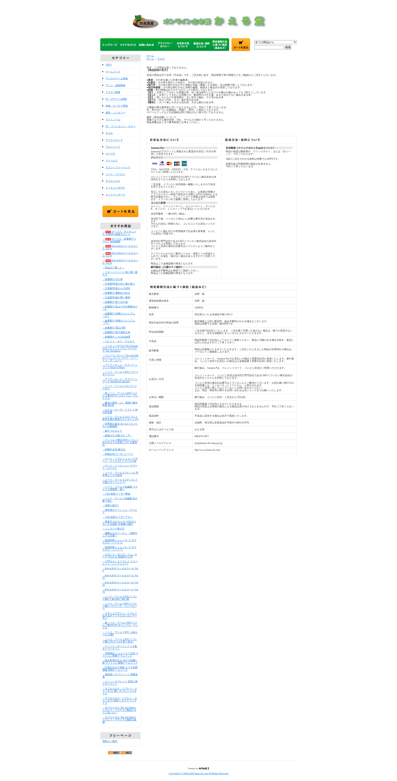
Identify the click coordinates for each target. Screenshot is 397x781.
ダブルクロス (112, 181)
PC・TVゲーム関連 (116, 99)
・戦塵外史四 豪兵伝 (113, 449)
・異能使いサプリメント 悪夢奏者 (120, 675)
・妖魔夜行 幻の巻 (112, 279)
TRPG (108, 64)
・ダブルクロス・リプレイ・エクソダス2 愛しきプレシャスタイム (119, 691)
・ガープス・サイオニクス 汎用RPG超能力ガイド (119, 233)
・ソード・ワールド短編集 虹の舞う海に (120, 499)
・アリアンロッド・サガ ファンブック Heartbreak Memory (120, 380)
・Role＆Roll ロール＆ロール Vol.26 (120, 583)
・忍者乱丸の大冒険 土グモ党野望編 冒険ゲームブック (120, 668)
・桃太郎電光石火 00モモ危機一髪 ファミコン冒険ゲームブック (120, 661)
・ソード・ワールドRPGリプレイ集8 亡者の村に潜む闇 (119, 598)
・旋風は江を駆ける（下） (117, 435)
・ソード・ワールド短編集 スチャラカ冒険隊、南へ (120, 488)
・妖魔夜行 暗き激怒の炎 (116, 332)
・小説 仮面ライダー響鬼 (116, 493)
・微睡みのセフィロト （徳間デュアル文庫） (120, 534)
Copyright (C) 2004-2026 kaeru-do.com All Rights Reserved (198, 773)
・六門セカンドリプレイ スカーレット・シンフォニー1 (120, 562)
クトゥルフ (111, 160)
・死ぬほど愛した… (113, 267)
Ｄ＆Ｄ (109, 133)
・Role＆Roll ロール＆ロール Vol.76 (120, 591)
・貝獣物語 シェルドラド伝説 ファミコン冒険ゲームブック (120, 654)
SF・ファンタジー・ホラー (120, 126)
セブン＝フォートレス (117, 167)
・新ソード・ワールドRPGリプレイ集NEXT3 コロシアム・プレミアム (120, 396)
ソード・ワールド (115, 174)
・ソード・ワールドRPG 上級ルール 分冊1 (120, 633)
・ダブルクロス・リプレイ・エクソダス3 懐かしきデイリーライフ (119, 701)
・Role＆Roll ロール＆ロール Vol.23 (120, 576)
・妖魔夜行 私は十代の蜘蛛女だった (120, 308)
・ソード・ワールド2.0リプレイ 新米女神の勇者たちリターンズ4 (120, 418)
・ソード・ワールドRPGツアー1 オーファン (120, 373)
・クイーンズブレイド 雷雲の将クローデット (120, 682)
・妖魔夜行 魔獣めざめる (116, 292)
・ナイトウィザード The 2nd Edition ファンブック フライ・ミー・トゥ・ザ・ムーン (120, 358)
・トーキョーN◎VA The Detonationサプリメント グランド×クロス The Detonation (120, 348)
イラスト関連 (112, 92)
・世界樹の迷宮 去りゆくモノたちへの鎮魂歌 (120, 425)
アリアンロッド (114, 140)
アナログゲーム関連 (116, 78)
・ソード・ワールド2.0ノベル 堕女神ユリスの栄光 (120, 474)
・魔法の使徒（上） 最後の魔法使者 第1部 (120, 404)
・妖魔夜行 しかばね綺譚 (116, 336)
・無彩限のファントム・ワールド (119, 511)
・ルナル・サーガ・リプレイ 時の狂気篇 (120, 411)
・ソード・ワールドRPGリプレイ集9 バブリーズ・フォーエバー (119, 606)
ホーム (150, 55)
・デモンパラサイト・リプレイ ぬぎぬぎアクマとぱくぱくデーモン (119, 616)
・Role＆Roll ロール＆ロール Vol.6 (120, 569)
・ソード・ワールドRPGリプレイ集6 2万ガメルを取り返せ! (119, 640)
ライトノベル (112, 119)
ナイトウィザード (115, 194)
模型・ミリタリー (115, 112)
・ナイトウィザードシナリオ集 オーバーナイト (119, 647)
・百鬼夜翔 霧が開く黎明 (116, 297)
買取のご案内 (109, 741)
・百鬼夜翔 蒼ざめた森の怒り (118, 283)
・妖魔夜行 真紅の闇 (113, 327)
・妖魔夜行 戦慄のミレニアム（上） (118, 315)
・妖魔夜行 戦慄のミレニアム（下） (118, 322)
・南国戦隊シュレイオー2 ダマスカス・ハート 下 (119, 548)
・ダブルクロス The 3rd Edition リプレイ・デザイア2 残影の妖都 (119, 720)
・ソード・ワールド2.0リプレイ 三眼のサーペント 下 (120, 481)
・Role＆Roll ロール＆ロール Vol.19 (120, 254)
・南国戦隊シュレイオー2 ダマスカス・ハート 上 (119, 541)
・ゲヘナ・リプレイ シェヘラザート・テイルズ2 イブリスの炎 (120, 460)
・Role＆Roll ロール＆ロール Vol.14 (120, 247)
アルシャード (112, 146)
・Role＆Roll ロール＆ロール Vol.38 (120, 262)
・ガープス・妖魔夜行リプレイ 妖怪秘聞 (119, 240)
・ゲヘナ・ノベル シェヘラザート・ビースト (120, 467)
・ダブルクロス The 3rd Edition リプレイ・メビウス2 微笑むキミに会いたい (119, 710)
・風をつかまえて (112, 430)
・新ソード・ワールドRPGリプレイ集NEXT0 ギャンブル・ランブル (120, 625)
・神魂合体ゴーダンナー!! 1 (117, 454)
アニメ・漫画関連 (115, 85)
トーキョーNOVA (115, 187)
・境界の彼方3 (110, 505)
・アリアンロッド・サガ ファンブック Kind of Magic (120, 366)
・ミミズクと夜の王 (113, 528)
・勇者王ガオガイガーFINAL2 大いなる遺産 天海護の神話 (119, 523)
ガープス (110, 153)
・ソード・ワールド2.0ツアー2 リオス (119, 387)
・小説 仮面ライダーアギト (117, 517)
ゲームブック (112, 71)
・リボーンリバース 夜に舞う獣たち (120, 273)
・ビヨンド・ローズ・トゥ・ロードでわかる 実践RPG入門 (119, 555)
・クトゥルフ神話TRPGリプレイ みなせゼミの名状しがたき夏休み (120, 442)
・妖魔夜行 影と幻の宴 (115, 302)
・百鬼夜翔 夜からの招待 (116, 288)
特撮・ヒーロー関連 (116, 105)
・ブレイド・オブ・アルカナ (118, 341)
